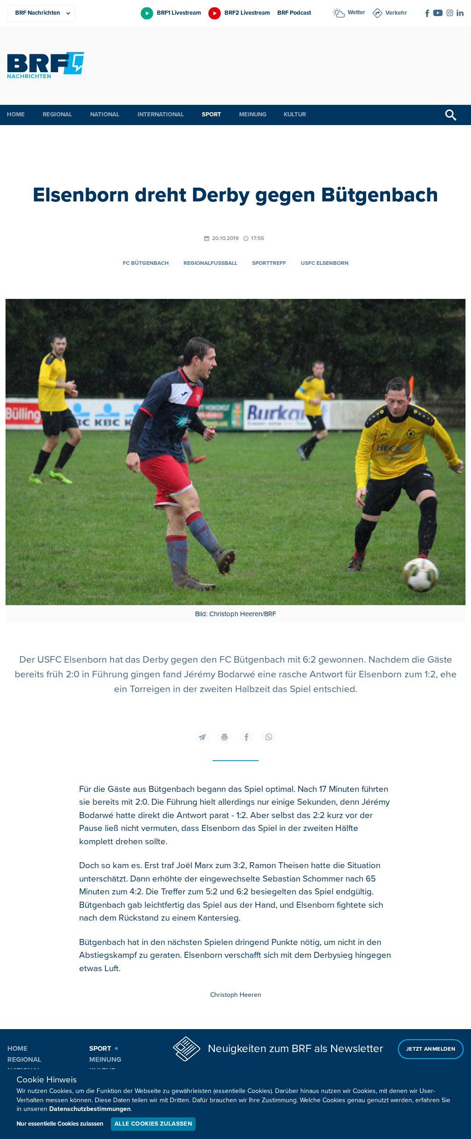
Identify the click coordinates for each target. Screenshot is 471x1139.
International (161, 114)
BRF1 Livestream (179, 13)
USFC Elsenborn (325, 263)
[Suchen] (450, 115)
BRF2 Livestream (247, 13)
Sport (211, 114)
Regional (57, 114)
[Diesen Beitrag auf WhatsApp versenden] (268, 737)
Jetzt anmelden (430, 1049)
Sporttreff (269, 263)
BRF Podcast (294, 13)
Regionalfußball (210, 263)
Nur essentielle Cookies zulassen (60, 1124)
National (105, 114)
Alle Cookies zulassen (153, 1124)
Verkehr (396, 13)
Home (16, 114)
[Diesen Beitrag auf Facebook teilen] (246, 737)
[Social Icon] (427, 13)
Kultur (295, 114)
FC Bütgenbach (146, 263)
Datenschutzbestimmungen (90, 1109)
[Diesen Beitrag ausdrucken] (224, 737)
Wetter (356, 12)
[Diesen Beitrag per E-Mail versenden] (202, 737)
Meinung (252, 114)
